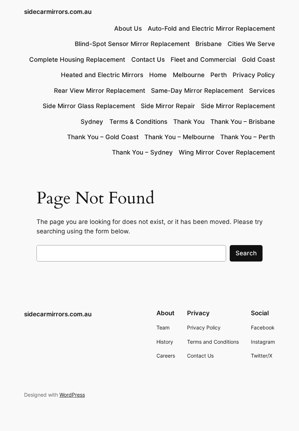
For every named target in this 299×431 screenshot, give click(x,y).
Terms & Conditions (138, 121)
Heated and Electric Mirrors (102, 75)
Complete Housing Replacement (77, 59)
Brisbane (208, 43)
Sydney (92, 121)
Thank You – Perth (247, 137)
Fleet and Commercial (203, 59)
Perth (218, 75)
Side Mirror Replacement (238, 106)
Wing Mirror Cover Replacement (227, 152)
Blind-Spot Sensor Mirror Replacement (132, 43)
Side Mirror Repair (168, 106)
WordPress (72, 395)
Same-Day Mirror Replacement (197, 90)
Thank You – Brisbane (242, 121)
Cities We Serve (251, 43)
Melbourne (189, 75)
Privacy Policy (254, 75)
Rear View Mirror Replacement (99, 90)
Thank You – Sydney (142, 152)
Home (158, 75)
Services (262, 90)
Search (246, 253)
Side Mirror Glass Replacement (89, 106)
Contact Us (148, 59)
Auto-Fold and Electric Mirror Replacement (211, 28)
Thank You (189, 121)
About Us (128, 28)
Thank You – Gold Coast (103, 137)
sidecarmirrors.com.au (58, 11)
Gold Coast (258, 59)
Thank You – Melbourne (179, 137)
